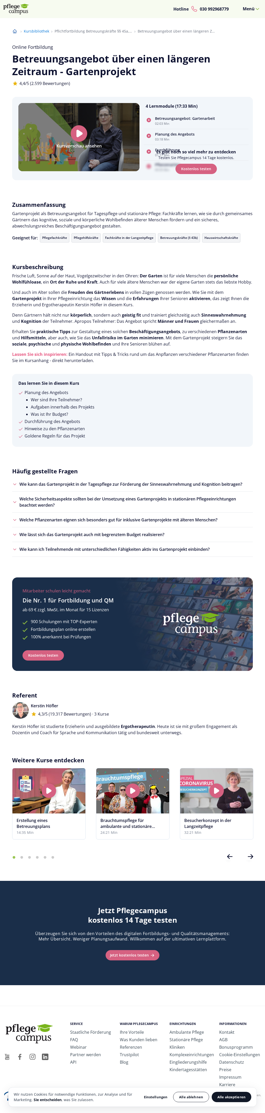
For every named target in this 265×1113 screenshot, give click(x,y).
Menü (249, 9)
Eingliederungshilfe (188, 1062)
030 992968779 (214, 9)
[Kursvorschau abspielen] (79, 133)
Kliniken (177, 1047)
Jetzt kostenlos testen (129, 955)
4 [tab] (37, 857)
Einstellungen (156, 1097)
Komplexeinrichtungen (192, 1054)
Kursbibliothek (36, 31)
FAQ (74, 1040)
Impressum (230, 1077)
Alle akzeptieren (231, 1097)
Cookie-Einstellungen (239, 1054)
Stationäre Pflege (186, 1040)
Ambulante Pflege (187, 1032)
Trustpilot (129, 1054)
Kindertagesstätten (188, 1069)
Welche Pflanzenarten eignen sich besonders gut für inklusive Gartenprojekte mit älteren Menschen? (118, 520)
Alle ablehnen (191, 1097)
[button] (196, 121)
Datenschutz (231, 1062)
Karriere (227, 1084)
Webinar (78, 1047)
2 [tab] (21, 857)
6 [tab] (52, 857)
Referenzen (131, 1047)
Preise (225, 1069)
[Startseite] (18, 9)
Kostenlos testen (196, 168)
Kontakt (226, 1032)
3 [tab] (29, 857)
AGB (223, 1040)
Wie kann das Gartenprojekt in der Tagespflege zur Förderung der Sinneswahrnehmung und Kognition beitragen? (130, 484)
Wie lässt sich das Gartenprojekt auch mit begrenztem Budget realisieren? (91, 534)
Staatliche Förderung (90, 1032)
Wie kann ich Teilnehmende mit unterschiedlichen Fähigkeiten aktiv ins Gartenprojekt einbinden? (114, 549)
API (73, 1062)
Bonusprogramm (236, 1047)
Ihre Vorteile (132, 1032)
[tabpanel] (49, 804)
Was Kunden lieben (138, 1040)
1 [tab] (14, 857)
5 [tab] (45, 857)
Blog (124, 1062)
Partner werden (85, 1054)
